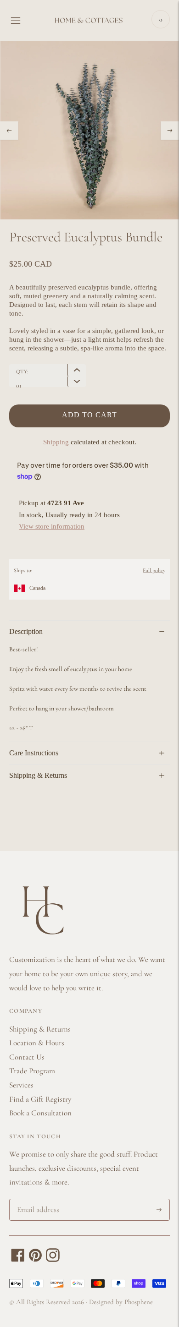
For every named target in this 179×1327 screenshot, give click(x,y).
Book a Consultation (40, 1113)
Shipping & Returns (38, 775)
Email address (36, 1200)
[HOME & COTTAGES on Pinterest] (35, 1259)
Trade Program (32, 1071)
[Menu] (15, 20)
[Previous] (9, 130)
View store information (51, 526)
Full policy (154, 570)
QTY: (22, 371)
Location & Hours (36, 1043)
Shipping (56, 442)
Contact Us (27, 1057)
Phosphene (138, 1302)
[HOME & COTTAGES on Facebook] (18, 1259)
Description (26, 631)
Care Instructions (33, 753)
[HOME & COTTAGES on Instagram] (53, 1259)
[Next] (170, 130)
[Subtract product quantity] (76, 370)
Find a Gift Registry (40, 1099)
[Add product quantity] (76, 381)
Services (21, 1085)
